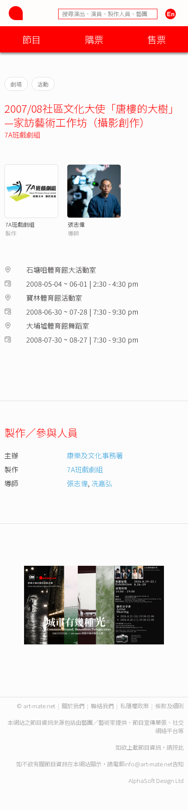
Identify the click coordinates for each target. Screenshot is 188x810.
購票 (94, 39)
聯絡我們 (102, 706)
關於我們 (73, 706)
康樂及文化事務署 (95, 455)
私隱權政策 (134, 706)
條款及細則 (169, 706)
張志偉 (76, 224)
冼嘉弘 (101, 483)
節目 (31, 39)
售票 (156, 39)
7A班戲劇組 (22, 134)
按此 (178, 747)
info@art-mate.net (148, 764)
